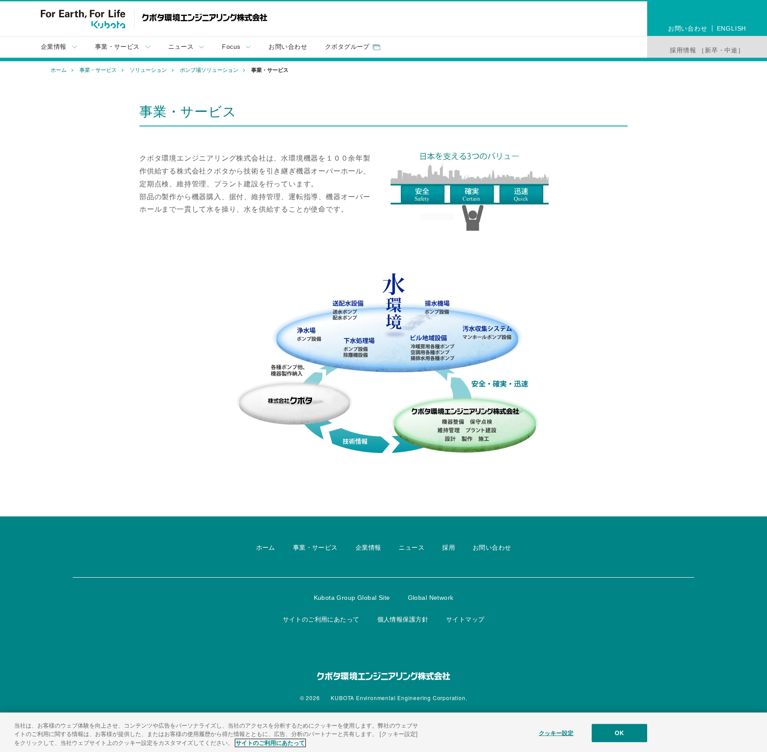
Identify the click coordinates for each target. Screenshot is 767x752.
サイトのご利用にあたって (270, 743)
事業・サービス (98, 70)
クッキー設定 (556, 732)
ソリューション (148, 70)
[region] (383, 732)
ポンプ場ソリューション (209, 70)
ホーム (59, 70)
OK (619, 732)
